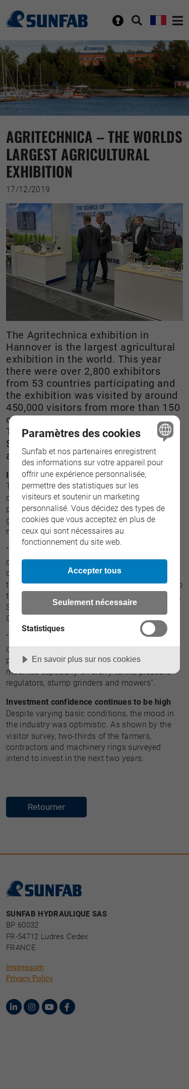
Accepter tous (94, 570)
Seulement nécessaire (94, 602)
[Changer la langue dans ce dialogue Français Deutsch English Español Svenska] (164, 431)
